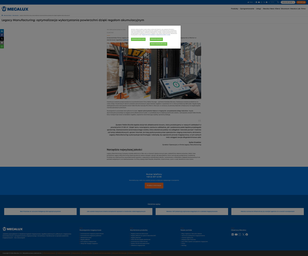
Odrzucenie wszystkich (156, 39)
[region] (154, 37)
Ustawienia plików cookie (138, 39)
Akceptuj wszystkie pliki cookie (158, 43)
